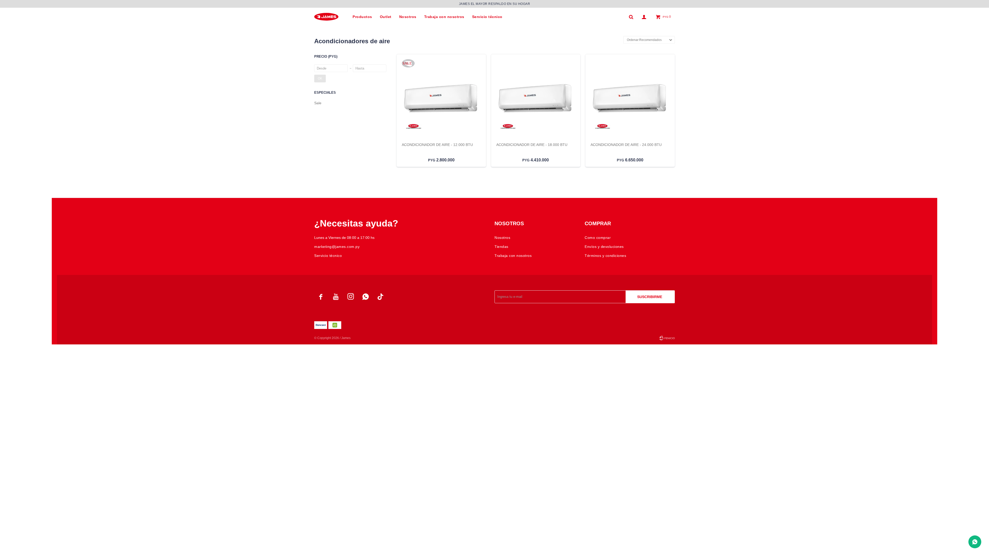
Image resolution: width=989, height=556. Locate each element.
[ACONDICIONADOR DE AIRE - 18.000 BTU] (535, 98)
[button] (631, 16)
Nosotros (407, 17)
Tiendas (501, 247)
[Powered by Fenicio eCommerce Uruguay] (667, 338)
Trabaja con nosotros (444, 17)
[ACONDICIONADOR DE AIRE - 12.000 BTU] (441, 98)
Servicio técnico (487, 17)
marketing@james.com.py (337, 247)
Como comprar (598, 238)
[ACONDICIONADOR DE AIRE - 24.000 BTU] (630, 98)
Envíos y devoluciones (604, 247)
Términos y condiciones (605, 256)
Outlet (385, 17)
